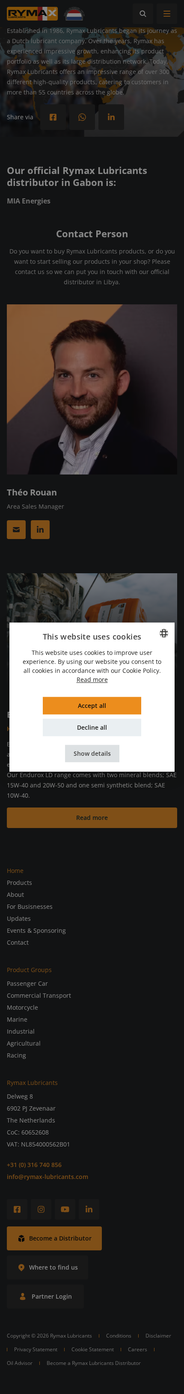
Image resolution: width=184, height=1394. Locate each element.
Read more (92, 679)
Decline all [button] (92, 727)
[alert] (92, 697)
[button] (92, 753)
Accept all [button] (92, 705)
